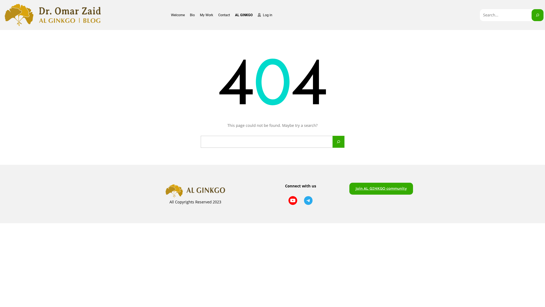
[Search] (538, 15)
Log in (267, 15)
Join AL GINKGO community (381, 188)
